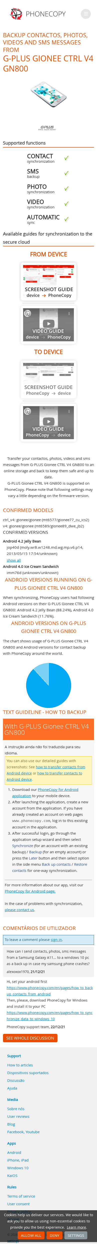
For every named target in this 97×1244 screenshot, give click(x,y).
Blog (11, 1124)
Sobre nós (15, 1108)
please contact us (19, 909)
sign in (56, 939)
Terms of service (21, 1196)
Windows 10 (18, 1167)
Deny (54, 1235)
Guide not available (48, 325)
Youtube (33, 1131)
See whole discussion (30, 1038)
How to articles (20, 1064)
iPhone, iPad (18, 1160)
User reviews (18, 1116)
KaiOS (12, 1175)
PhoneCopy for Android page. (30, 891)
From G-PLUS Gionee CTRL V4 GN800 (48, 282)
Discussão (15, 1080)
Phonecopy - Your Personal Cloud (38, 14)
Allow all (31, 1235)
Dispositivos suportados (27, 1072)
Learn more (76, 1227)
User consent (18, 1203)
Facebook (15, 1131)
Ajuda (12, 1088)
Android (14, 1152)
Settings (76, 1235)
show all (14, 560)
